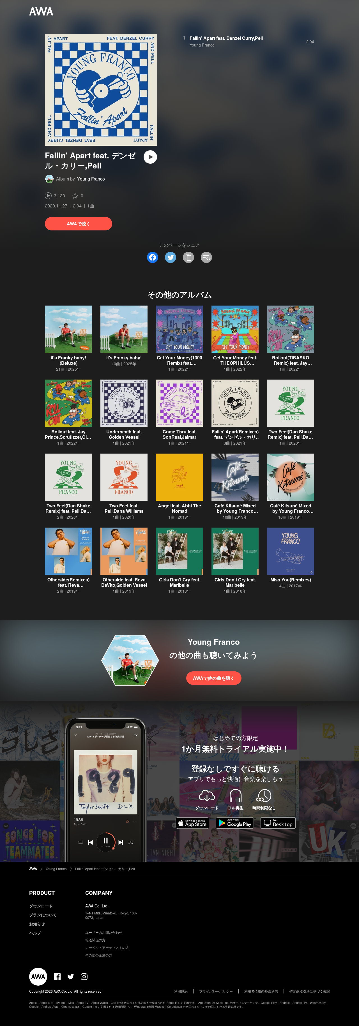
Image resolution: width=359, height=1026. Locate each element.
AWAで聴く (79, 223)
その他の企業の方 (98, 955)
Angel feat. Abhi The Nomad (179, 508)
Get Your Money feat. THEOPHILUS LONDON (235, 362)
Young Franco (91, 178)
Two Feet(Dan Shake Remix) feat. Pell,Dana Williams (291, 436)
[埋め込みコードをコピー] (206, 257)
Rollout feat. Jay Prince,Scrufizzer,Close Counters (68, 436)
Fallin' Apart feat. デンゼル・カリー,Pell (105, 868)
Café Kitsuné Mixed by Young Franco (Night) (235, 510)
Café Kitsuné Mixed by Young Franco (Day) (290, 510)
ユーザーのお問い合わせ (103, 932)
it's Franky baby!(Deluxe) (68, 360)
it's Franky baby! (124, 357)
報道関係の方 (95, 939)
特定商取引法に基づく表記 (309, 991)
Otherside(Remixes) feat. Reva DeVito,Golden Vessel (68, 584)
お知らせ (37, 923)
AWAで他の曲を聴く (214, 678)
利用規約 (181, 991)
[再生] (150, 157)
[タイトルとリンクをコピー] (188, 257)
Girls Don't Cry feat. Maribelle (179, 582)
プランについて (43, 915)
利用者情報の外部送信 (261, 991)
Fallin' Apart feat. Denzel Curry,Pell (226, 38)
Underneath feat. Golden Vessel (124, 434)
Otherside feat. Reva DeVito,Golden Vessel (124, 582)
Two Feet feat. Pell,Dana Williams (124, 508)
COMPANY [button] (98, 892)
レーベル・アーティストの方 (107, 947)
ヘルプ (35, 932)
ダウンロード (41, 906)
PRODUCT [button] (42, 892)
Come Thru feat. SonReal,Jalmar (180, 434)
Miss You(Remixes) (290, 579)
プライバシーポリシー (216, 991)
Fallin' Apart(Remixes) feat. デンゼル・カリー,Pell (235, 436)
